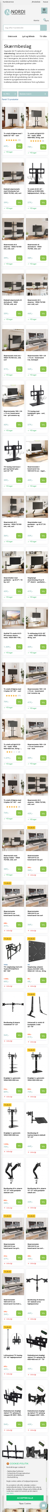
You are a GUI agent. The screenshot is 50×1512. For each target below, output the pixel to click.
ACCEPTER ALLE (25, 1498)
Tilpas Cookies (25, 1503)
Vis (19, 146)
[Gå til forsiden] (4, 36)
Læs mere (9, 1493)
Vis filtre (6, 94)
